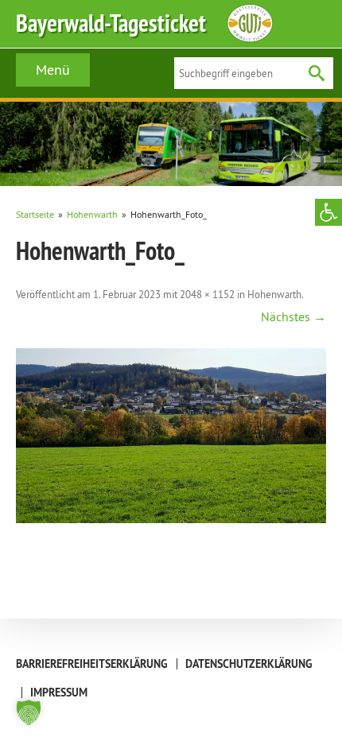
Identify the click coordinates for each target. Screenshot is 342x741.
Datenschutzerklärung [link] (249, 663)
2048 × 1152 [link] (207, 294)
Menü (53, 69)
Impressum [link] (58, 692)
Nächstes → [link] (293, 316)
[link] (328, 212)
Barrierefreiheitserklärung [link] (92, 663)
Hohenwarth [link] (274, 294)
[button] (28, 712)
